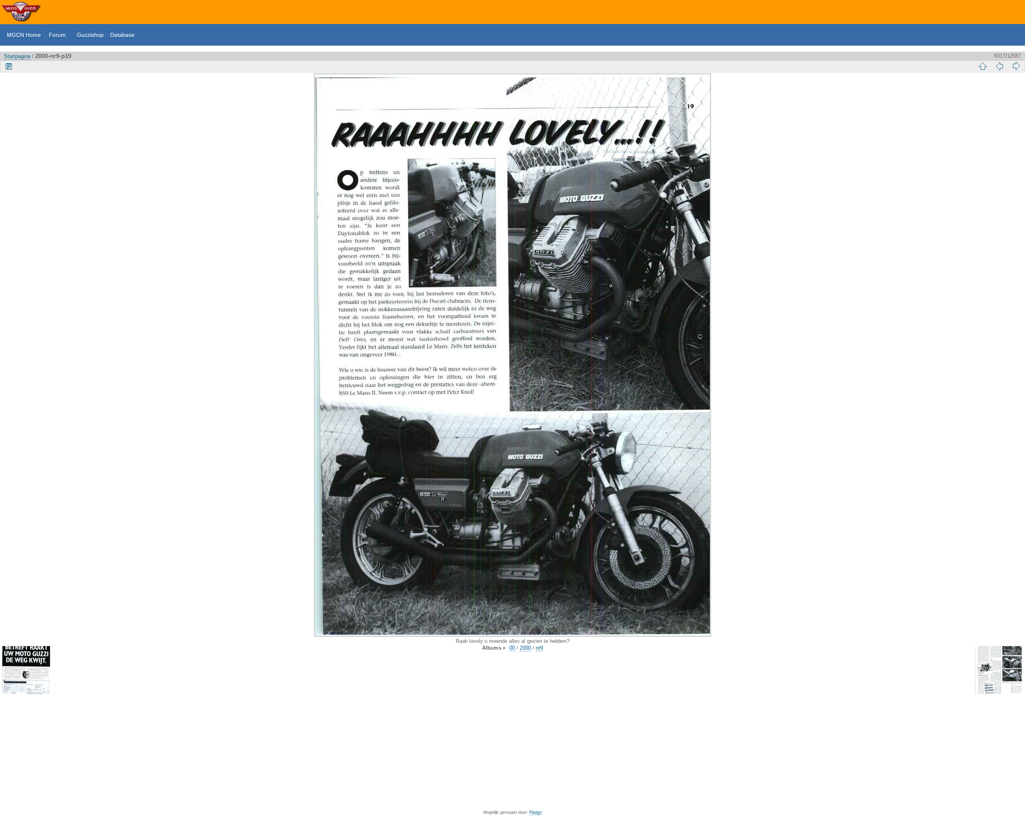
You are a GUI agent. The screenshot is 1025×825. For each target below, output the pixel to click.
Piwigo (535, 812)
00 (512, 648)
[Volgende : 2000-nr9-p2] (1016, 66)
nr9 (539, 648)
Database (122, 35)
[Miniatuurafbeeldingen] (982, 66)
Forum (57, 35)
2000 (525, 648)
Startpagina (17, 56)
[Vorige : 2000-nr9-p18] (999, 66)
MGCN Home (24, 35)
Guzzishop (90, 35)
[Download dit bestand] (8, 66)
